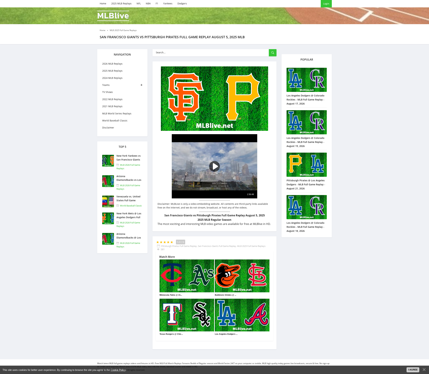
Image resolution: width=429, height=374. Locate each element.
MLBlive (113, 16)
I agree (413, 369)
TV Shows (107, 92)
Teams (106, 85)
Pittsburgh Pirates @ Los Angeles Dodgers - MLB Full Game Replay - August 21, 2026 (306, 184)
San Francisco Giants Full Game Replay (217, 246)
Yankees (167, 3)
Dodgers (182, 3)
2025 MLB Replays (121, 3)
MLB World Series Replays (116, 113)
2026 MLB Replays (112, 63)
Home (103, 3)
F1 (157, 3)
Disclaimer (108, 127)
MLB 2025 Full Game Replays (251, 246)
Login (326, 3)
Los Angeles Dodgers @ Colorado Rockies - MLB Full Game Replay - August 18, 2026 (305, 226)
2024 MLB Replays (112, 77)
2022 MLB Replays (112, 99)
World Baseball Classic (115, 120)
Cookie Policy (118, 369)
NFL (139, 3)
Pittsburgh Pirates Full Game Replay (179, 246)
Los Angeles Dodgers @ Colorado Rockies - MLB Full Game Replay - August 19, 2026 (305, 142)
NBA (148, 3)
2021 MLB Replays (112, 106)
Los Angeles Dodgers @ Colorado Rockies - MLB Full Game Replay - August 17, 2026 (305, 99)
